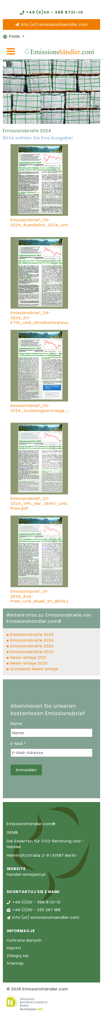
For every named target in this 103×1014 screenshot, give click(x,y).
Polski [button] (15, 36)
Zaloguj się (18, 955)
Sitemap (15, 963)
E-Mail (18, 743)
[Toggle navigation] (10, 51)
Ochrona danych (24, 940)
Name (16, 723)
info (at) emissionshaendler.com (54, 24)
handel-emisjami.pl (26, 874)
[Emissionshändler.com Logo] (59, 51)
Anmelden (26, 770)
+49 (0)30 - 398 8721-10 (54, 12)
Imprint (14, 948)
